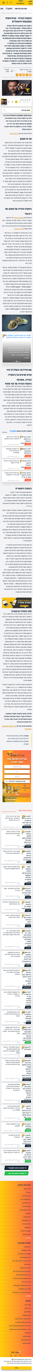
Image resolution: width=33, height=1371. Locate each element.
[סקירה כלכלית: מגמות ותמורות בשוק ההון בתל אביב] (26, 840)
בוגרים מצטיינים (26, 1196)
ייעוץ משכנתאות (26, 1220)
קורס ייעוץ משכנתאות (25, 1289)
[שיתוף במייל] (17, 74)
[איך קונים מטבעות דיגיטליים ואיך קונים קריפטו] (26, 907)
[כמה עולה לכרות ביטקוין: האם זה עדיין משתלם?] (25, 477)
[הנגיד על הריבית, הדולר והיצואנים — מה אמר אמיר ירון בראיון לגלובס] (26, 822)
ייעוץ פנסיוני (27, 1247)
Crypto (9, 8)
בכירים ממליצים (26, 1203)
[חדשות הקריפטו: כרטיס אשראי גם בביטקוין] (26, 921)
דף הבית (30, 13)
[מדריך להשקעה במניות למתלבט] (26, 1128)
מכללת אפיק (27, 1312)
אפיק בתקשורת (26, 1315)
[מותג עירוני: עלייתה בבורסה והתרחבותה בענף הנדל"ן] (26, 857)
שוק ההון (24, 13)
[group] (16, 348)
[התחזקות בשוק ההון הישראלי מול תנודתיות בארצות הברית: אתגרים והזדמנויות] (26, 1093)
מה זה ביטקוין (14, 133)
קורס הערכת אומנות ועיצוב (23, 1275)
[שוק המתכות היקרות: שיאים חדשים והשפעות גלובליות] (26, 876)
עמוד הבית (28, 1305)
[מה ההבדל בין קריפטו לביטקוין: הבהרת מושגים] (25, 441)
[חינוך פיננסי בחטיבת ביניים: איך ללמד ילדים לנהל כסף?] (26, 1157)
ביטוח (28, 1023)
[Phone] (8, 3)
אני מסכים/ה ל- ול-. (16, 788)
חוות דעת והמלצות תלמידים (23, 1322)
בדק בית (28, 1192)
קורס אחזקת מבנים (25, 1257)
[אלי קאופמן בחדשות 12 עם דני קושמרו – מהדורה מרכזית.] (26, 1000)
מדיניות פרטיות (26, 1343)
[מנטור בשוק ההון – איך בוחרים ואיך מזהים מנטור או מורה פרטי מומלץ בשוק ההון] (26, 940)
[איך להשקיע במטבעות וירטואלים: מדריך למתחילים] (25, 453)
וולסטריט (28, 846)
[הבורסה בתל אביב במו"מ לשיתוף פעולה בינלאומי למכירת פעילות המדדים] (26, 1071)
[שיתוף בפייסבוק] (30, 74)
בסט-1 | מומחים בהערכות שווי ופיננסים (20, 1329)
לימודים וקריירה (26, 1224)
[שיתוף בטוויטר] (27, 74)
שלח (17, 794)
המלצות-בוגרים (26, 1206)
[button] (11, 3)
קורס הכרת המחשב (25, 1268)
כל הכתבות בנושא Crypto (17, 1168)
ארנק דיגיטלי (18, 229)
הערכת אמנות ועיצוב (25, 1210)
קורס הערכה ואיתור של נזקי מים (22, 1271)
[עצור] (12, 102)
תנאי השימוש (18, 788)
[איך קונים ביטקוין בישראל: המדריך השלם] (25, 465)
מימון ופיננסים (27, 827)
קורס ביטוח (27, 1264)
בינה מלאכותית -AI (25, 1199)
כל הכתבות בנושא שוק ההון (17, 1173)
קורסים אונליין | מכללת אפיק (23, 1319)
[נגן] (16, 102)
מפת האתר (28, 1333)
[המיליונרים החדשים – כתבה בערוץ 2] (26, 893)
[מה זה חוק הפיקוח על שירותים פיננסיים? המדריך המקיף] (26, 1018)
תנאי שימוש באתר (26, 1340)
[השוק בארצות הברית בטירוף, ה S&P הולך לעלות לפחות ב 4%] (26, 1113)
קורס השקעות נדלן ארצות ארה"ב (22, 1278)
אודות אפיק (27, 1308)
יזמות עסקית (27, 1217)
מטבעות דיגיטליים (26, 1231)
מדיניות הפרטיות (9, 788)
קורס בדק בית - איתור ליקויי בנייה (21, 1261)
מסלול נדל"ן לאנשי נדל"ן (24, 1254)
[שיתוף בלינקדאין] (23, 74)
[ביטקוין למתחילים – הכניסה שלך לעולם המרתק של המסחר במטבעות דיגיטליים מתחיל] (26, 1052)
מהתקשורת (27, 1227)
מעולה (16, 1368)
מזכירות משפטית (26, 1250)
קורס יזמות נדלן (26, 1282)
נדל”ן (29, 862)
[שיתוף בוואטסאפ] (20, 74)
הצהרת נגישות (27, 1336)
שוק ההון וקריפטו (21, 8)
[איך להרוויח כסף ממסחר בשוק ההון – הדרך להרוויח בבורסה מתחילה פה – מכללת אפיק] (26, 1035)
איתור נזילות (27, 1189)
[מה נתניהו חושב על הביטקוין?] (26, 1141)
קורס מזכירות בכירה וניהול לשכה (22, 1292)
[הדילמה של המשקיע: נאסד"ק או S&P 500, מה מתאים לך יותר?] (26, 960)
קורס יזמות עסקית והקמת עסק (22, 1285)
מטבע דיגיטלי (18, 218)
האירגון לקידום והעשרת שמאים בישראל (20, 1326)
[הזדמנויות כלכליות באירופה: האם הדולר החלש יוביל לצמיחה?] (26, 979)
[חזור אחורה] (9, 102)
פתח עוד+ (28, 1238)
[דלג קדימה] (20, 102)
